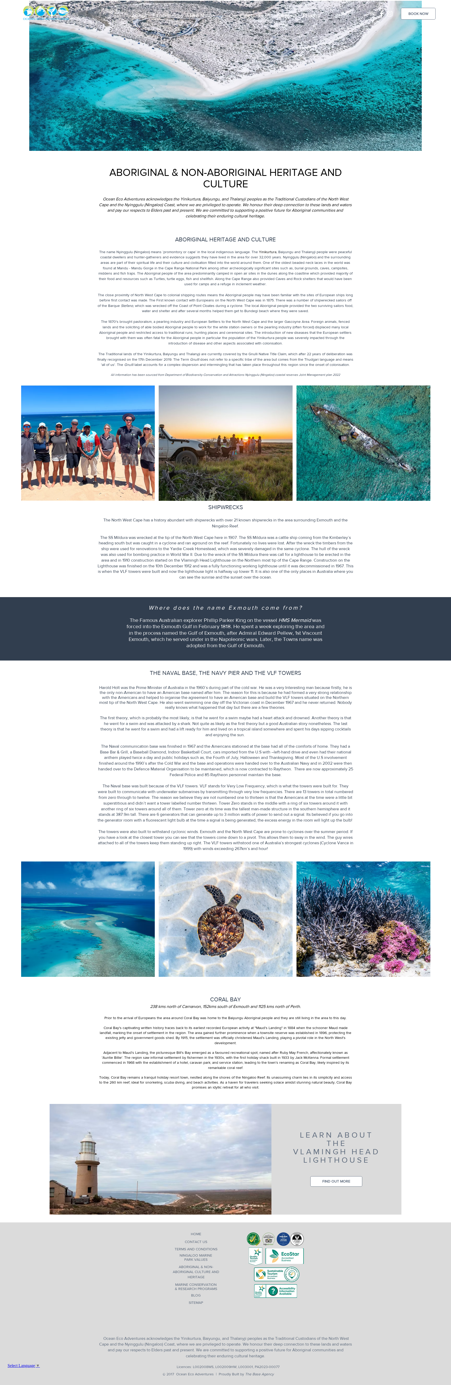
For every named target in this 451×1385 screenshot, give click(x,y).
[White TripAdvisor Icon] (373, 13)
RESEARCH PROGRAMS (197, 1289)
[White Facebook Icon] (381, 13)
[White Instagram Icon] (390, 13)
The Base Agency (266, 1374)
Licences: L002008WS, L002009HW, (204, 1367)
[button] (168, 13)
